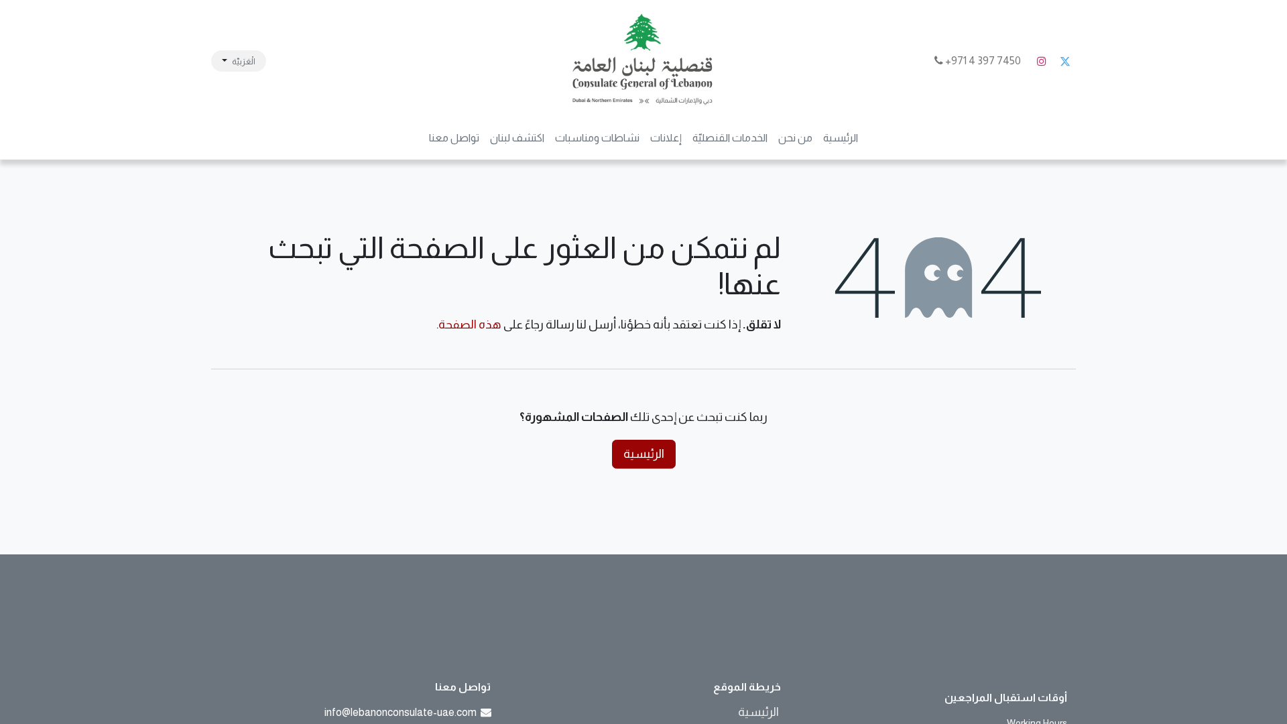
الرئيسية (643, 454)
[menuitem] (840, 138)
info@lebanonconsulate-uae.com (400, 712)
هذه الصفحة (469, 324)
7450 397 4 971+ (983, 60)
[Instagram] (1041, 61)
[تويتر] (1065, 61)
